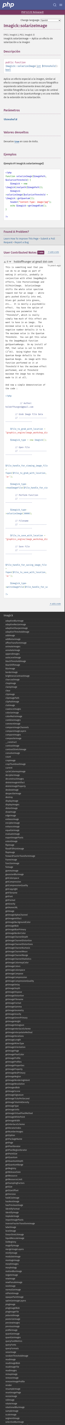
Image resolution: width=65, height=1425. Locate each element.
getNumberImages (14, 1131)
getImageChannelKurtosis (17, 948)
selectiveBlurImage (14, 1422)
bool (8, 69)
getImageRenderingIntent (17, 1080)
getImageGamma (13, 1006)
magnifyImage (12, 1245)
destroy (9, 797)
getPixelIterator (12, 1146)
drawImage (10, 812)
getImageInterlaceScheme (18, 1028)
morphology (11, 1267)
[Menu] (61, 5)
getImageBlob (12, 926)
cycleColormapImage (15, 771)
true (16, 141)
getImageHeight (13, 1021)
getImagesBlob (12, 1087)
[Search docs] (55, 5)
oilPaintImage (12, 1293)
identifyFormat (12, 1209)
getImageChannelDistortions (19, 944)
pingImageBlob (12, 1308)
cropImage (10, 760)
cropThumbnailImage (15, 764)
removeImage (12, 1378)
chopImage (10, 683)
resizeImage (11, 1396)
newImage (10, 1278)
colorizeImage (12, 712)
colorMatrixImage (13, 716)
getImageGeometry (14, 1010)
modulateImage (13, 1256)
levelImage (10, 1231)
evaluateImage (12, 834)
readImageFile (12, 1367)
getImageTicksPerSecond (17, 1098)
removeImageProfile (15, 1381)
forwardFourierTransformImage (20, 856)
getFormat (10, 900)
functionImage (12, 863)
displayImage (11, 801)
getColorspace (12, 878)
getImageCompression (16, 977)
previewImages (12, 1322)
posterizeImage (12, 1319)
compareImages (13, 734)
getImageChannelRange (16, 955)
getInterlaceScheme (15, 1124)
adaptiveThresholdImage (17, 632)
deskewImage (12, 790)
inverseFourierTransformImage (20, 1223)
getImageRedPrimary (15, 1073)
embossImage (12, 819)
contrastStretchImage (15, 749)
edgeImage (10, 815)
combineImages (13, 720)
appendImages (12, 654)
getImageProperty (14, 1069)
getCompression (13, 881)
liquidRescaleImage (14, 1238)
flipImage (9, 845)
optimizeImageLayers (15, 1300)
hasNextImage (12, 1201)
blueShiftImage (12, 665)
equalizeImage (12, 830)
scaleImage (10, 1414)
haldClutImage (12, 1198)
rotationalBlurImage (15, 1407)
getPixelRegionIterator (16, 1150)
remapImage (11, 1374)
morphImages (12, 1264)
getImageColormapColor (17, 962)
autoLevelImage (13, 657)
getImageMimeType (14, 1043)
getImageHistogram (14, 1025)
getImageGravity (13, 1014)
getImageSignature (14, 1095)
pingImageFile (12, 1311)
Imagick (8, 615)
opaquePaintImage (14, 1297)
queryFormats (12, 1348)
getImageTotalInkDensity (17, 1102)
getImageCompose (14, 973)
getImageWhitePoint (15, 1117)
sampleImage (11, 1411)
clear (7, 690)
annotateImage (12, 650)
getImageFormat (13, 1003)
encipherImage (12, 823)
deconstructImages (14, 779)
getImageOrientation (15, 1047)
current (8, 768)
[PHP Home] (8, 5)
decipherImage (12, 775)
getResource (11, 1175)
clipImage (10, 694)
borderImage (11, 672)
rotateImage (11, 1403)
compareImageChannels (17, 727)
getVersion (10, 1194)
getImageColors (12, 966)
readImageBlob (12, 1363)
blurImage (10, 668)
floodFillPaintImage (14, 848)
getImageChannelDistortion (18, 940)
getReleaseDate (13, 1172)
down (10, 262)
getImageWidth (12, 1120)
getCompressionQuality (16, 885)
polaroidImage (12, 1315)
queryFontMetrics (13, 1341)
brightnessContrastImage (17, 676)
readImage (10, 1359)
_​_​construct (11, 742)
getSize (8, 1187)
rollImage (10, 1400)
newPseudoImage (13, 1282)
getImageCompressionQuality (19, 981)
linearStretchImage (14, 1234)
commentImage (12, 723)
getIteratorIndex (13, 1128)
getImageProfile (13, 1058)
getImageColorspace (15, 970)
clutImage (10, 705)
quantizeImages (13, 1337)
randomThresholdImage (16, 1356)
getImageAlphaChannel (16, 915)
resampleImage (12, 1389)
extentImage (11, 841)
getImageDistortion (14, 995)
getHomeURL (11, 907)
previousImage (12, 1326)
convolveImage (12, 753)
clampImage (11, 687)
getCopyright (11, 889)
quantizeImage (12, 1334)
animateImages (12, 646)
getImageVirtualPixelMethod (19, 1113)
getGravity (10, 904)
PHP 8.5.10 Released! (32, 12)
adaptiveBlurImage (14, 621)
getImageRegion (13, 1076)
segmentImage (12, 1418)
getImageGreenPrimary (16, 1017)
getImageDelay (12, 984)
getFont (9, 896)
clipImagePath (12, 698)
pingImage (10, 1304)
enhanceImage (12, 826)
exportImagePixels (14, 837)
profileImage (11, 1330)
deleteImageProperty (15, 786)
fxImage (9, 867)
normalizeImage (13, 1289)
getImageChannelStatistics (18, 959)
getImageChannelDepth (16, 937)
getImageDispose (13, 992)
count (8, 757)
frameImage (11, 859)
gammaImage (11, 870)
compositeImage (13, 738)
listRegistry (10, 1242)
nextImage (10, 1286)
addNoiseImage (13, 639)
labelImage (10, 1227)
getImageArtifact (13, 918)
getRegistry (10, 1168)
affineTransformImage (16, 643)
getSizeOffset (11, 1190)
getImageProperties (14, 1065)
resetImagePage (13, 1392)
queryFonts (10, 1345)
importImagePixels (14, 1220)
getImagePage (12, 1051)
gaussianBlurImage (14, 874)
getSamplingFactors (14, 1183)
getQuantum (11, 1157)
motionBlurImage (13, 1271)
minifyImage (11, 1253)
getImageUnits (12, 1109)
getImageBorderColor (15, 933)
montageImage (12, 1260)
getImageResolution (15, 1084)
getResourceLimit (13, 1179)
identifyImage (12, 1212)
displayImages (12, 804)
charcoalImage (12, 679)
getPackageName (13, 1139)
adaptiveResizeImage (15, 624)
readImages (11, 1370)
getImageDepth (12, 988)
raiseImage (10, 1352)
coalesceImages (13, 709)
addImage (10, 635)
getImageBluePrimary (15, 929)
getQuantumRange (14, 1164)
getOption (10, 1135)
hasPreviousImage (14, 1205)
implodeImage (12, 1216)
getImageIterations (14, 1036)
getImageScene (12, 1091)
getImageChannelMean (16, 951)
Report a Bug (22, 242)
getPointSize (11, 1153)
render (8, 1385)
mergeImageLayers (14, 1249)
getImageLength (13, 1040)
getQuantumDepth (14, 1161)
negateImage (11, 1275)
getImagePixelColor (14, 1054)
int (39, 66)
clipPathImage (12, 701)
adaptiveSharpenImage (16, 628)
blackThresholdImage (15, 661)
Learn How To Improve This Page (21, 238)
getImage (9, 911)
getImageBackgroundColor (18, 922)
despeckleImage (13, 793)
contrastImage (12, 746)
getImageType (12, 1106)
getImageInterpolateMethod (18, 1032)
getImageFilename (14, 999)
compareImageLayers (15, 731)
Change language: (30, 20)
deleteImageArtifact (15, 782)
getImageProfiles (13, 1062)
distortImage (11, 808)
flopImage (10, 852)
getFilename (11, 893)
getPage (9, 1142)
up (5, 262)
